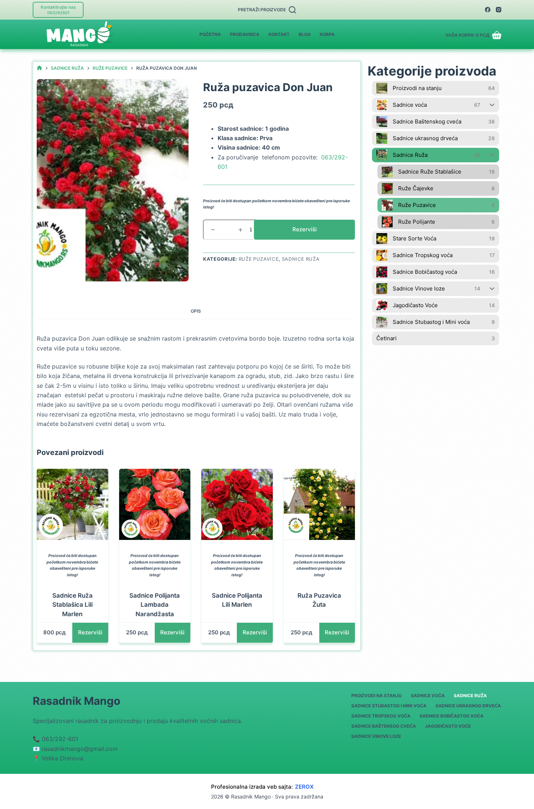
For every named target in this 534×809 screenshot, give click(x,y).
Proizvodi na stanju (376, 695)
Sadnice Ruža (301, 259)
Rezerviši (304, 229)
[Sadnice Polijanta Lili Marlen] (237, 504)
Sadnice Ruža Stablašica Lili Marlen (72, 605)
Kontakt (279, 34)
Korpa (327, 34)
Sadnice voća (428, 695)
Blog (305, 34)
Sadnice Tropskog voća (380, 716)
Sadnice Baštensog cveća (383, 726)
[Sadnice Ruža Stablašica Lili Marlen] (72, 504)
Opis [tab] (196, 311)
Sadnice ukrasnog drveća (468, 705)
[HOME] (39, 68)
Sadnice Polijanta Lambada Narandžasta (154, 605)
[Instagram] (498, 9)
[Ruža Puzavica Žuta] (319, 504)
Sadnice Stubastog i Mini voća (388, 705)
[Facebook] (487, 9)
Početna (210, 34)
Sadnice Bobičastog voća (452, 716)
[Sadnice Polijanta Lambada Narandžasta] (155, 504)
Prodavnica (244, 34)
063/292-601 (60, 739)
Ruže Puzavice (259, 259)
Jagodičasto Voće (448, 726)
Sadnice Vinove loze (376, 736)
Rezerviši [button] (90, 632)
